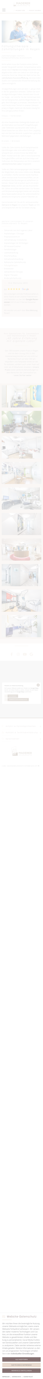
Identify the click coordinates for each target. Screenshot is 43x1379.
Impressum (6, 1377)
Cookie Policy (28, 1377)
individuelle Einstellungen (21, 1371)
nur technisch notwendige (21, 1365)
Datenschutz (16, 1377)
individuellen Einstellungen (22, 1353)
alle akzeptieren (21, 1359)
